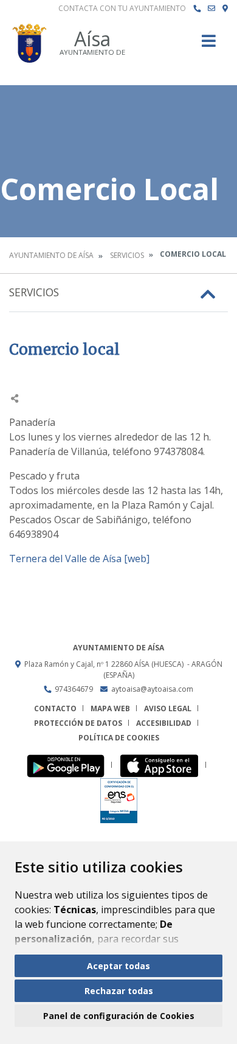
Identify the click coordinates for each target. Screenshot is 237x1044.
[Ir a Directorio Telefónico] (197, 8)
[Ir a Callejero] (225, 8)
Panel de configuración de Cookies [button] (118, 1015)
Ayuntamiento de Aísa (51, 255)
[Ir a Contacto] (211, 8)
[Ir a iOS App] (162, 765)
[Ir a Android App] (69, 765)
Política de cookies (118, 738)
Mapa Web (110, 708)
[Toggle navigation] (209, 44)
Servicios (127, 255)
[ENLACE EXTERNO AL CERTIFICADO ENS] (118, 800)
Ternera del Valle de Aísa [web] (79, 558)
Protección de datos (78, 723)
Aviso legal (167, 708)
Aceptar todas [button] (118, 966)
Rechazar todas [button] (118, 991)
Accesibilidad (163, 723)
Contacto (55, 708)
